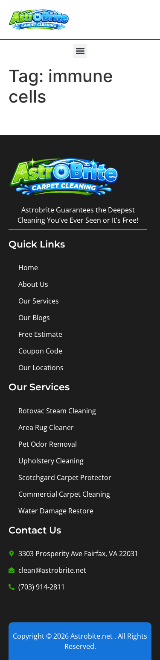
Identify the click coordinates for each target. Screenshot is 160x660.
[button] (80, 51)
